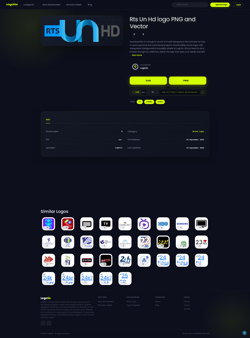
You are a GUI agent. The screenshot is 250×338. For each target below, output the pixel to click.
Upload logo (221, 4)
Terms (186, 305)
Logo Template (133, 305)
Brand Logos (198, 131)
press (160, 102)
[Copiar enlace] (110, 22)
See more (137, 55)
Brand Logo (131, 301)
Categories (29, 4)
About (158, 301)
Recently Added (74, 4)
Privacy (187, 301)
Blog (89, 4)
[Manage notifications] (244, 333)
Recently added (105, 305)
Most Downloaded (51, 4)
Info (48, 119)
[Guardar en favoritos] (117, 22)
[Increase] (157, 92)
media (149, 102)
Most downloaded (106, 301)
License (187, 309)
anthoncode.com (201, 333)
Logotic (50, 333)
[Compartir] (103, 22)
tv (140, 102)
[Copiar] (203, 92)
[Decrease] (148, 92)
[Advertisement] (125, 184)
